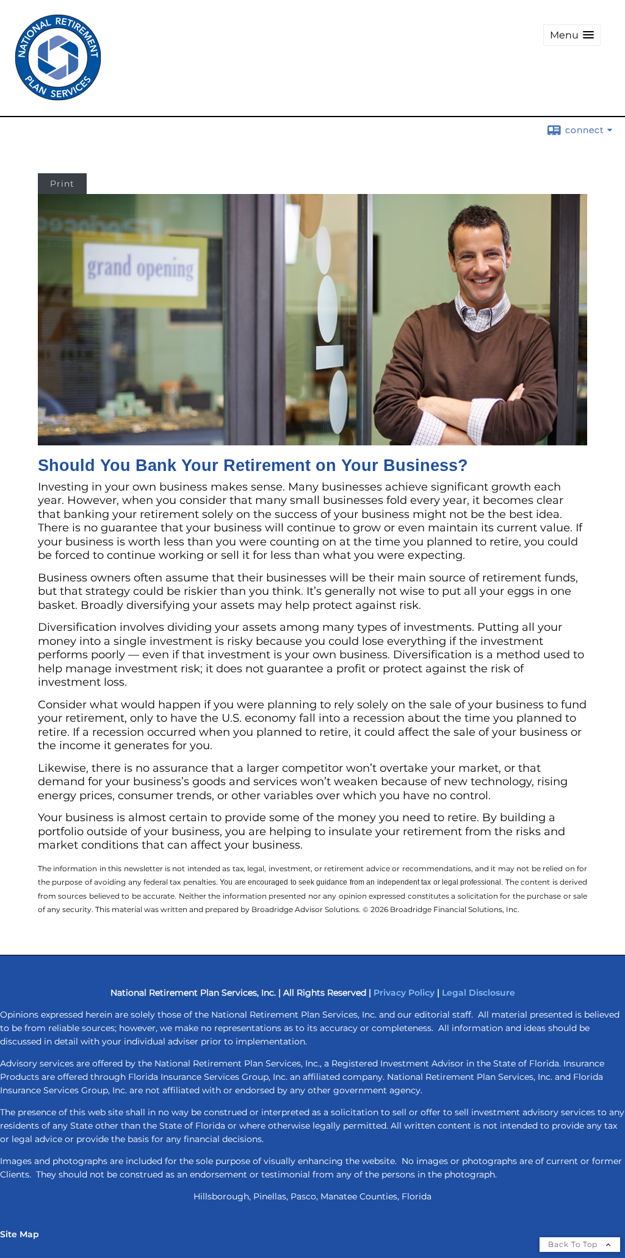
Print (62, 183)
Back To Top (574, 1244)
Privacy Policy (404, 992)
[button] (572, 35)
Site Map (19, 1234)
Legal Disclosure (478, 992)
